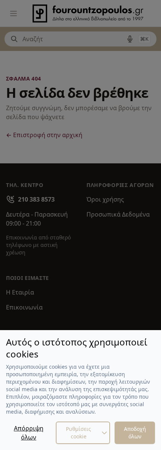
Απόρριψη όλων (28, 432)
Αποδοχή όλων (135, 432)
